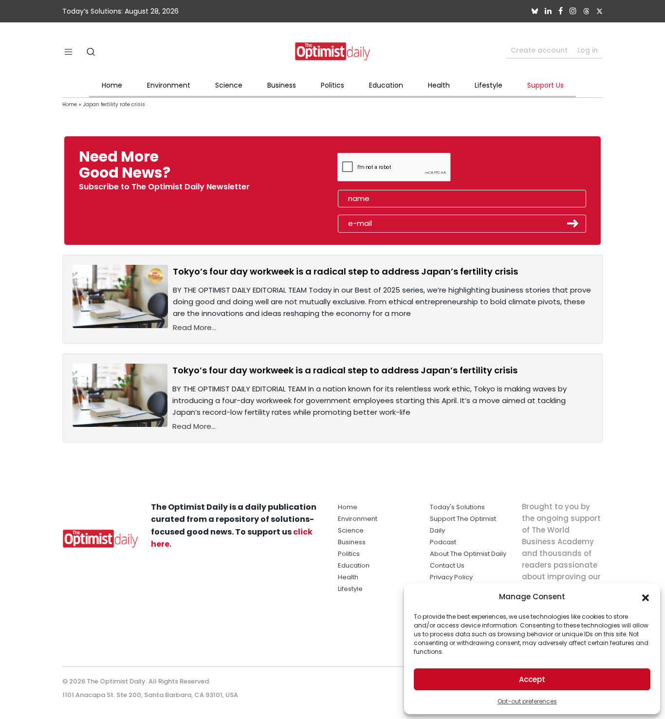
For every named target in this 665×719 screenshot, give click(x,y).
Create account (539, 50)
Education (386, 85)
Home (112, 85)
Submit (573, 223)
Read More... (194, 327)
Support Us (545, 85)
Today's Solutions (457, 507)
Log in (587, 50)
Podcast (443, 542)
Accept (532, 679)
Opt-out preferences (527, 701)
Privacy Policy (451, 577)
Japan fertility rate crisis (114, 104)
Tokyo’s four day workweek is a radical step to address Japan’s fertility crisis (345, 271)
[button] (645, 597)
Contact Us (447, 565)
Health (439, 85)
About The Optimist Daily (468, 553)
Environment (168, 85)
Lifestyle (488, 85)
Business (281, 85)
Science (228, 85)
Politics (332, 85)
